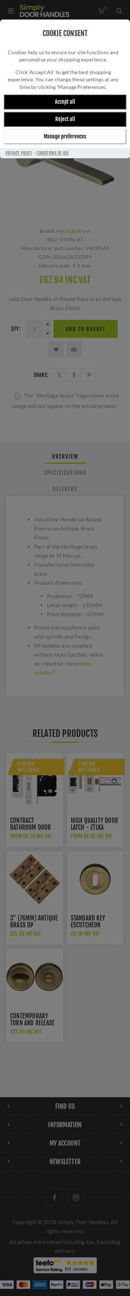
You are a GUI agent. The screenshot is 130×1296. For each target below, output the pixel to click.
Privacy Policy (18, 153)
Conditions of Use (52, 153)
